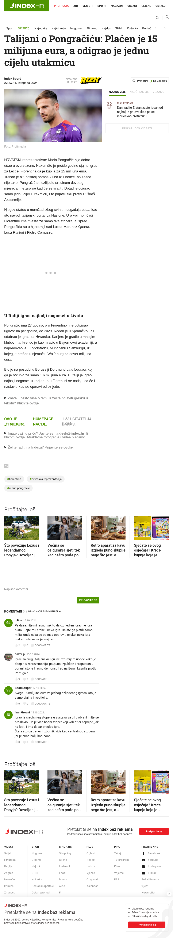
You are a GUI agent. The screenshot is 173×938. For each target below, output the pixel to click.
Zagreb (8, 872)
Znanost (9, 892)
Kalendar (92, 886)
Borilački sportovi (43, 886)
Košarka (132, 28)
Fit (60, 892)
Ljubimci (64, 866)
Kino (117, 866)
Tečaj (117, 853)
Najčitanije (58, 28)
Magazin (65, 846)
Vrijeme (119, 872)
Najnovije (40, 28)
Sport (101, 5)
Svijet (7, 853)
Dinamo (92, 28)
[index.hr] (26, 5)
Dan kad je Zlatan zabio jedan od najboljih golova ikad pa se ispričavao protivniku (140, 110)
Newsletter (148, 892)
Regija (8, 866)
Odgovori (92, 879)
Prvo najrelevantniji (43, 611)
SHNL (119, 28)
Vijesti (87, 5)
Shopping (65, 853)
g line (18, 620)
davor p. (20, 654)
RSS (116, 879)
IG (8, 715)
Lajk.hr (90, 866)
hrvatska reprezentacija (46, 479)
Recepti (91, 859)
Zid (75, 5)
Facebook (154, 853)
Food (62, 872)
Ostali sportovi (41, 892)
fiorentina (14, 479)
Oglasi (132, 5)
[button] (9, 526)
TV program (121, 859)
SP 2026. (24, 28)
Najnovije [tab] (117, 92)
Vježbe (90, 872)
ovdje (20, 437)
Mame (63, 879)
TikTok (152, 872)
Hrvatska (10, 859)
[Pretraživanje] (165, 18)
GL (8, 623)
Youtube (153, 859)
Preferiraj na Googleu (152, 80)
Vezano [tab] (159, 92)
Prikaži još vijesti (137, 128)
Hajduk (106, 28)
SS (8, 690)
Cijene (146, 5)
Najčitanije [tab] (139, 92)
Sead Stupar (23, 688)
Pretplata (61, 5)
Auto (62, 886)
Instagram (154, 866)
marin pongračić (18, 488)
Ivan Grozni (22, 712)
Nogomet (76, 28)
